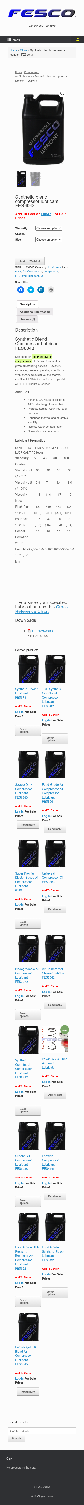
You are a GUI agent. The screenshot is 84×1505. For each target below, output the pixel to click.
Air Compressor (32, 271)
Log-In (46, 213)
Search (16, 1438)
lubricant (33, 276)
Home (13, 50)
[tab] (27, 304)
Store (23, 50)
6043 (18, 271)
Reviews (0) (27, 319)
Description (27, 304)
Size (18, 239)
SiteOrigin (39, 1496)
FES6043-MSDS (42, 631)
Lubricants (26, 76)
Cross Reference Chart (41, 608)
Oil (42, 276)
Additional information (35, 312)
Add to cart (55, 1095)
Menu (16, 40)
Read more (28, 825)
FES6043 (21, 276)
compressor (51, 271)
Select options (24, 730)
